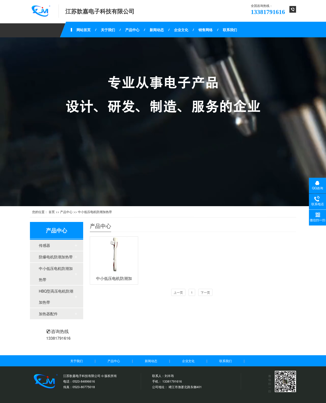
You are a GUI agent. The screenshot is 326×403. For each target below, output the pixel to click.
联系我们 (225, 361)
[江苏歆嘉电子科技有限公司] (41, 11)
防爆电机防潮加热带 (56, 256)
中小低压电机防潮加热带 (95, 211)
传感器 (44, 245)
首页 (52, 211)
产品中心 (66, 211)
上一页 (178, 292)
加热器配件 (48, 313)
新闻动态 (151, 361)
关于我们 (76, 361)
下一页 (205, 292)
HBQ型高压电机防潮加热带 (56, 296)
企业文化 (188, 361)
